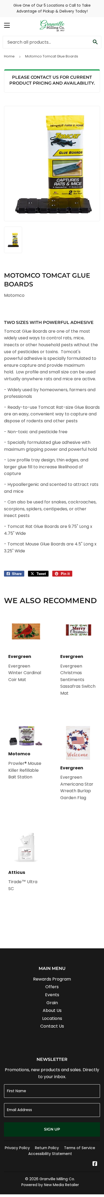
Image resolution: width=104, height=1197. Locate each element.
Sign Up (52, 1129)
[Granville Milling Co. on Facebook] (95, 1164)
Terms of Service (79, 1147)
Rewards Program (52, 979)
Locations (52, 1018)
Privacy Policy (17, 1147)
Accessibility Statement (50, 1153)
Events (52, 995)
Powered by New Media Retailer (50, 1184)
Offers (52, 987)
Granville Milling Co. (57, 1179)
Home (9, 56)
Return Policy (47, 1147)
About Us (52, 1010)
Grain (52, 1003)
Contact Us (52, 1026)
